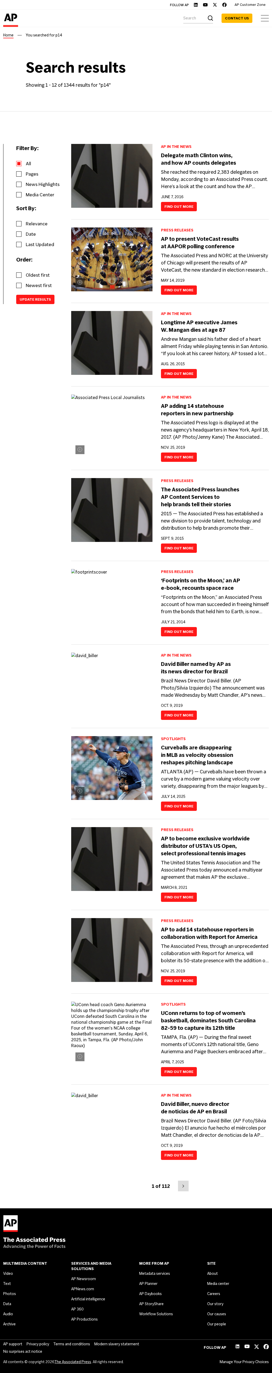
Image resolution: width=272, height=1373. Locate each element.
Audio (8, 1314)
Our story (215, 1303)
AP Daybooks (150, 1293)
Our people (216, 1324)
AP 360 (77, 1309)
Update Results (35, 299)
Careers (213, 1293)
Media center (218, 1283)
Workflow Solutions (156, 1314)
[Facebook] (224, 5)
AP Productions (84, 1319)
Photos (9, 1293)
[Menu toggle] (265, 18)
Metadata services (154, 1273)
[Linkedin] (195, 5)
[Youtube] (205, 5)
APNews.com (82, 1289)
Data (7, 1303)
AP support (12, 1344)
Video (8, 1273)
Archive (9, 1324)
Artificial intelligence (88, 1299)
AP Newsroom (83, 1278)
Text (7, 1283)
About (212, 1273)
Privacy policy (38, 1344)
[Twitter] (215, 5)
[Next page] (183, 1186)
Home (8, 35)
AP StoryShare (151, 1303)
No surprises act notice (22, 1351)
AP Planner (148, 1283)
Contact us (237, 18)
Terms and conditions (71, 1344)
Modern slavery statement (116, 1344)
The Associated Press (72, 1361)
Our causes (216, 1314)
